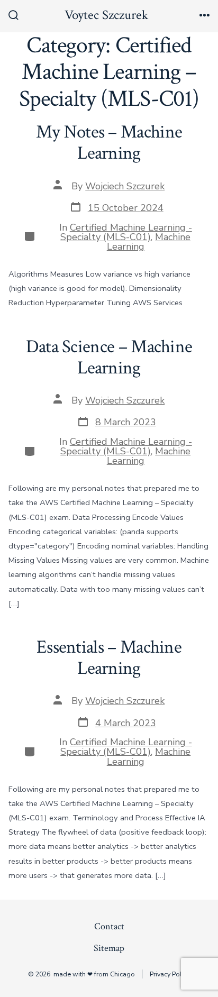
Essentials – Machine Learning (109, 657)
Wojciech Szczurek (125, 186)
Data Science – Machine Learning (109, 357)
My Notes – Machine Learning (109, 142)
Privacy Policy (170, 973)
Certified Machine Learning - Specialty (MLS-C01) (126, 232)
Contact (109, 926)
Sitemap (109, 948)
